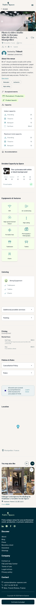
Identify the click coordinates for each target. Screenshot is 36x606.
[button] (18, 21)
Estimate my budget (18, 602)
